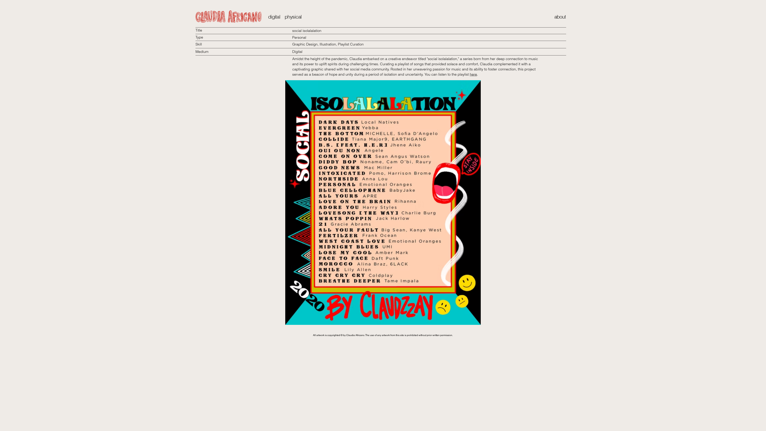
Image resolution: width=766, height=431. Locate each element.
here (473, 74)
